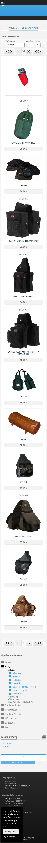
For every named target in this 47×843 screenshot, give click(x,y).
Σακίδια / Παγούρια (30, 28)
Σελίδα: (37, 41)
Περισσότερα (9, 837)
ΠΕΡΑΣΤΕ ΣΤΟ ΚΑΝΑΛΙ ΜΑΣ (23, 763)
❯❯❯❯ (37, 51)
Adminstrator (10, 781)
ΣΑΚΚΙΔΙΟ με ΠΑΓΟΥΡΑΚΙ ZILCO (23, 143)
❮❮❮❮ (9, 51)
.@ (12, 799)
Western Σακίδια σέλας (23, 536)
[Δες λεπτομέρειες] (23, 88)
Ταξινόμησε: (11, 41)
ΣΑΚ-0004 (23, 185)
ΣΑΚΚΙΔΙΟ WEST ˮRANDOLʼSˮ (23, 296)
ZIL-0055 (23, 397)
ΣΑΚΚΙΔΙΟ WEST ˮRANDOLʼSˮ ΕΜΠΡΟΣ (23, 241)
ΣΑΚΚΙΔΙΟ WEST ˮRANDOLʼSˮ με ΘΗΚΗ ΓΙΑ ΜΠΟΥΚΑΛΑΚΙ (23, 353)
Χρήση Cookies (11, 788)
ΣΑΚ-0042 (23, 482)
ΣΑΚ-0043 (23, 439)
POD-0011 (23, 92)
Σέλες (18, 28)
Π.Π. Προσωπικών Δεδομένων (17, 786)
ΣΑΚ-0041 (23, 579)
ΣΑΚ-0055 (23, 622)
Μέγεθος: (29, 41)
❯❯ (29, 51)
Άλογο (11, 28)
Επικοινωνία (10, 783)
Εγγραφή (7, 743)
